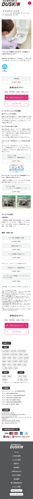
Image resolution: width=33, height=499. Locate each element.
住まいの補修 (16, 475)
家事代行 (16, 463)
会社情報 (16, 479)
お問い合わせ (16, 490)
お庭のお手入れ (16, 471)
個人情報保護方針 (16, 483)
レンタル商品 (16, 460)
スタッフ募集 (16, 486)
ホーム (16, 452)
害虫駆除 (16, 467)
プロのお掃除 (16, 456)
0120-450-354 (16, 494)
